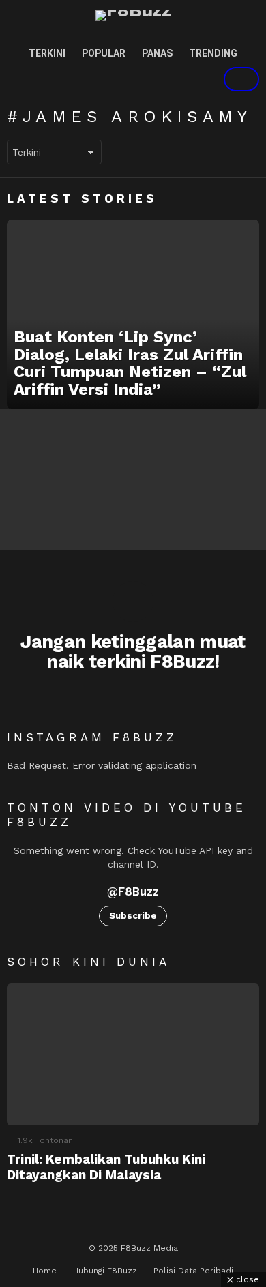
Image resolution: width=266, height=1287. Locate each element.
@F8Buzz (133, 891)
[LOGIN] (195, 79)
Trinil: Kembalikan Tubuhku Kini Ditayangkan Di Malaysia (106, 1167)
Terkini (47, 53)
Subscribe (133, 916)
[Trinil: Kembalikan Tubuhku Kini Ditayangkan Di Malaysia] (133, 1054)
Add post (241, 79)
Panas (157, 53)
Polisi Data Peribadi (193, 1270)
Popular (103, 53)
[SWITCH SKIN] (149, 79)
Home (45, 1270)
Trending (213, 53)
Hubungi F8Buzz (105, 1270)
